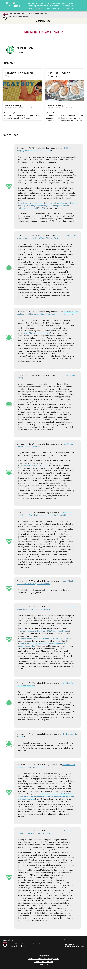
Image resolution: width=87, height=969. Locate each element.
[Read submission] (22, 94)
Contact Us (43, 965)
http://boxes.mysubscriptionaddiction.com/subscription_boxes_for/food (47, 203)
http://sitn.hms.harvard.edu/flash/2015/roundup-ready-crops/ (44, 631)
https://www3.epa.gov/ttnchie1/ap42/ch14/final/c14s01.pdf (43, 638)
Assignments (43, 21)
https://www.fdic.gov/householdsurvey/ (34, 333)
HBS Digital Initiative (38, 3)
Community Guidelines (43, 961)
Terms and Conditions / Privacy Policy (43, 958)
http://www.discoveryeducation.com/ (34, 465)
